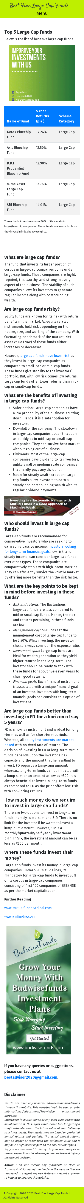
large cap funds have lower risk (45, 356)
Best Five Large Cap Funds (39, 6)
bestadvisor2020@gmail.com (30, 1077)
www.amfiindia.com (19, 916)
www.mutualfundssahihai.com (28, 908)
